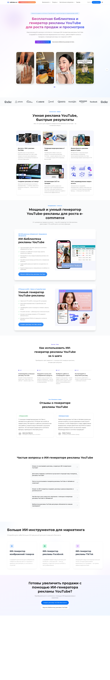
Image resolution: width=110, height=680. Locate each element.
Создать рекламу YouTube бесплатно (55, 602)
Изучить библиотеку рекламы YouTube (32, 274)
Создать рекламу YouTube (43, 42)
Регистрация (96, 2)
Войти (89, 2)
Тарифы (78, 2)
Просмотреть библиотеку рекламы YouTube (63, 42)
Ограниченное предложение (27, 2)
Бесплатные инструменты (66, 2)
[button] (102, 2)
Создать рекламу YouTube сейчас (31, 324)
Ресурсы (54, 2)
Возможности (45, 2)
